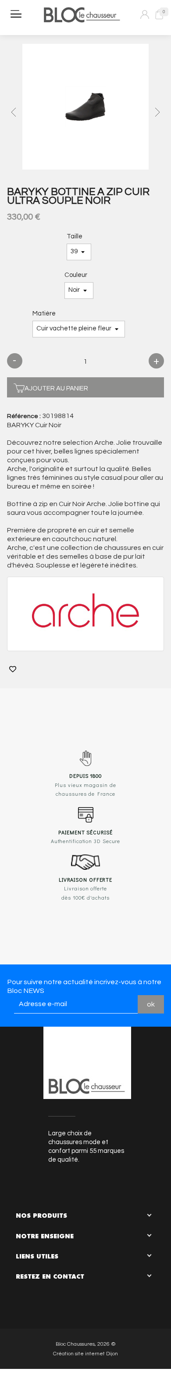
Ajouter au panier (56, 388)
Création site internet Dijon (85, 1354)
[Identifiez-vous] (144, 14)
